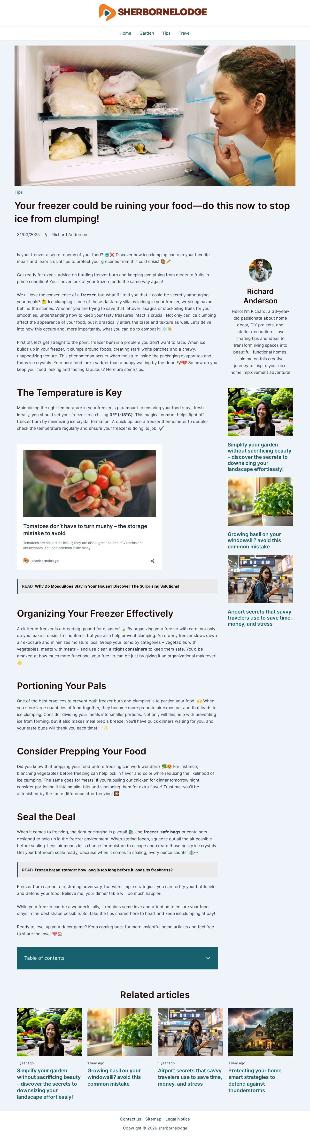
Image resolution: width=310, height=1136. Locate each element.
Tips (19, 192)
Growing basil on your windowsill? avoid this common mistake (254, 540)
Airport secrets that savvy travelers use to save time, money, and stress (260, 618)
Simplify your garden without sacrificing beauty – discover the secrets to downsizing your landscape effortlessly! (259, 457)
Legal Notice (177, 1119)
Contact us (130, 1119)
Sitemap (153, 1119)
